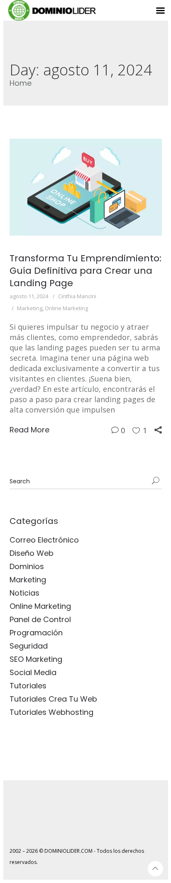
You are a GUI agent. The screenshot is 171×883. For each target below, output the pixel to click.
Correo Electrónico (44, 540)
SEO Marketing (36, 659)
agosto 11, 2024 (29, 296)
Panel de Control (40, 619)
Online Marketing (66, 308)
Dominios (27, 566)
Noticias (24, 593)
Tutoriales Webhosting (51, 712)
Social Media (33, 672)
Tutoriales (28, 685)
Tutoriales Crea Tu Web (53, 699)
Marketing (29, 308)
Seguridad (29, 646)
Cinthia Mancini (77, 296)
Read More (29, 430)
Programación (36, 632)
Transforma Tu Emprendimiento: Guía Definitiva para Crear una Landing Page (85, 271)
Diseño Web (32, 553)
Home (21, 83)
